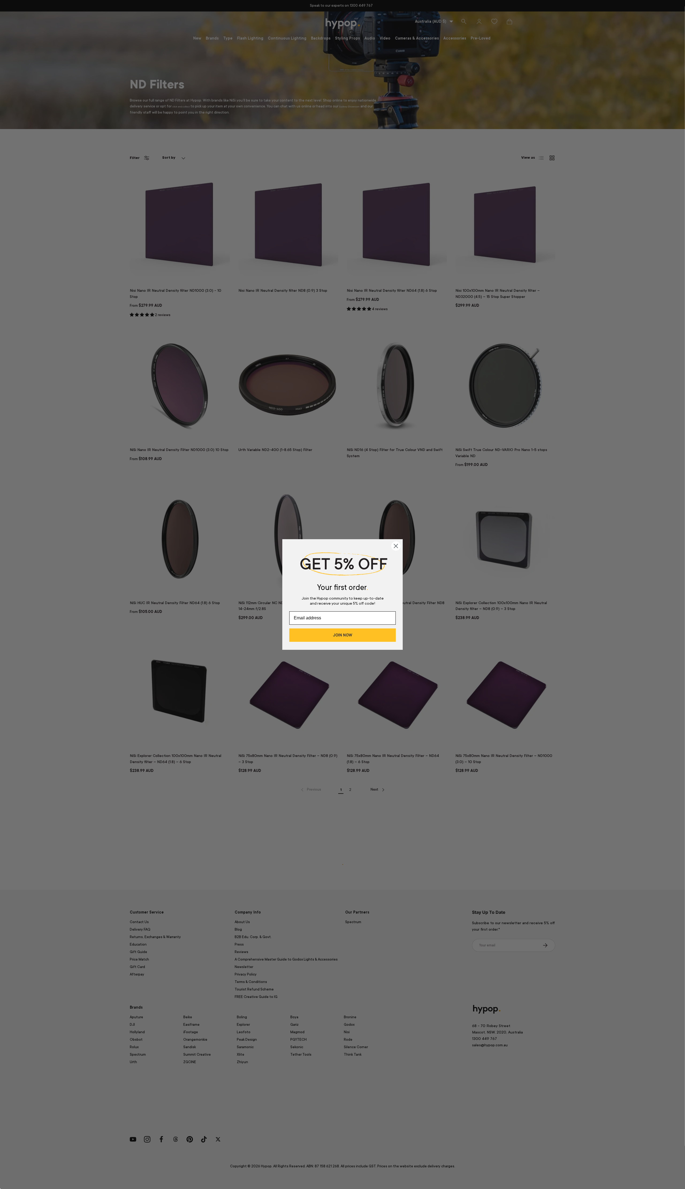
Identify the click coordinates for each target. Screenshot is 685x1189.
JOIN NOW (342, 635)
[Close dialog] (396, 546)
